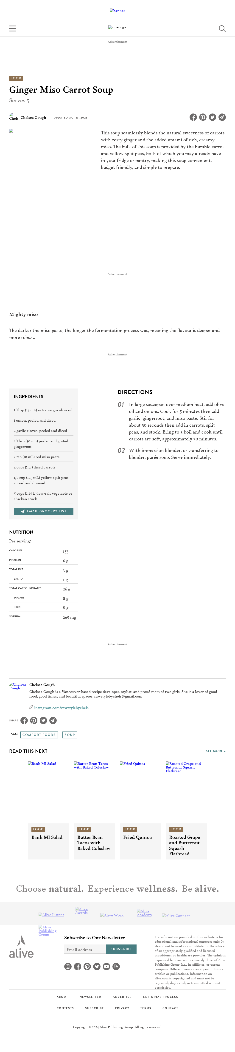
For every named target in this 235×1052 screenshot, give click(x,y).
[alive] (21, 946)
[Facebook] (193, 117)
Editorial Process (160, 997)
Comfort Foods (39, 734)
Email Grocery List (47, 511)
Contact (170, 1008)
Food (16, 78)
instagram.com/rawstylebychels (61, 707)
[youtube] (106, 966)
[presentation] (48, 792)
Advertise (122, 997)
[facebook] (77, 966)
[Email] (222, 117)
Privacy (122, 1008)
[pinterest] (87, 966)
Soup (70, 734)
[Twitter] (212, 117)
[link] (117, 28)
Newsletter (90, 997)
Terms (145, 1008)
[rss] (116, 966)
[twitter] (97, 966)
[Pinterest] (203, 117)
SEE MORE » (216, 751)
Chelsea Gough (42, 684)
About (62, 997)
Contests (65, 1008)
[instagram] (68, 966)
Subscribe (121, 949)
